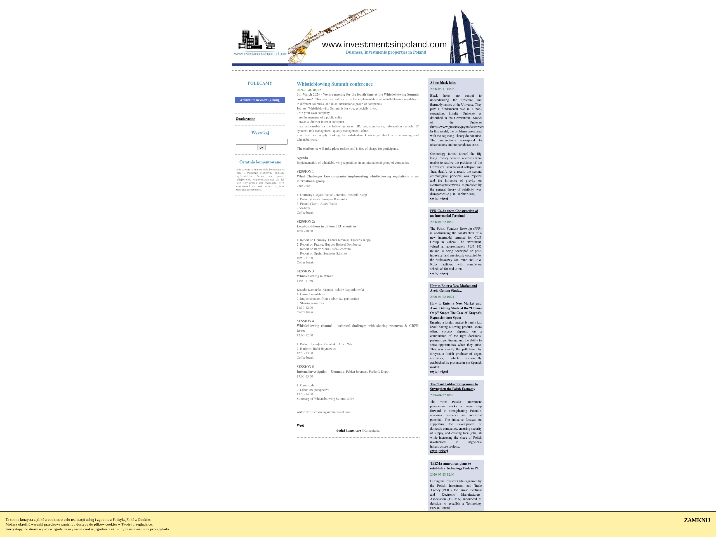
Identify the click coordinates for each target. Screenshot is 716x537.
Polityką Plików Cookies (131, 519)
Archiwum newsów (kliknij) (260, 100)
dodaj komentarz (348, 430)
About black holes (443, 82)
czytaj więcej (439, 198)
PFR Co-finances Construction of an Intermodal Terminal (454, 213)
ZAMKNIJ (697, 520)
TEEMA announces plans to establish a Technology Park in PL (454, 466)
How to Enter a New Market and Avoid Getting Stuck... (453, 288)
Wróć (300, 425)
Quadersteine (245, 118)
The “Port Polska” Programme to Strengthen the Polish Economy (454, 386)
